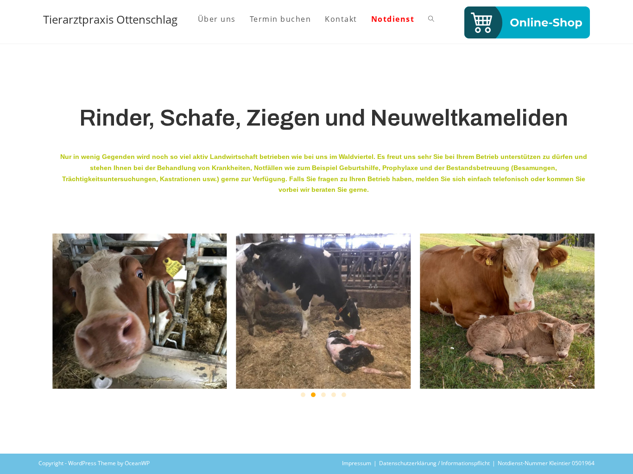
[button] (303, 394)
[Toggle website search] (431, 19)
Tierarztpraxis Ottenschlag (110, 19)
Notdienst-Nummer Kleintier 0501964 (546, 463)
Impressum (356, 463)
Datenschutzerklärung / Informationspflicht (434, 463)
